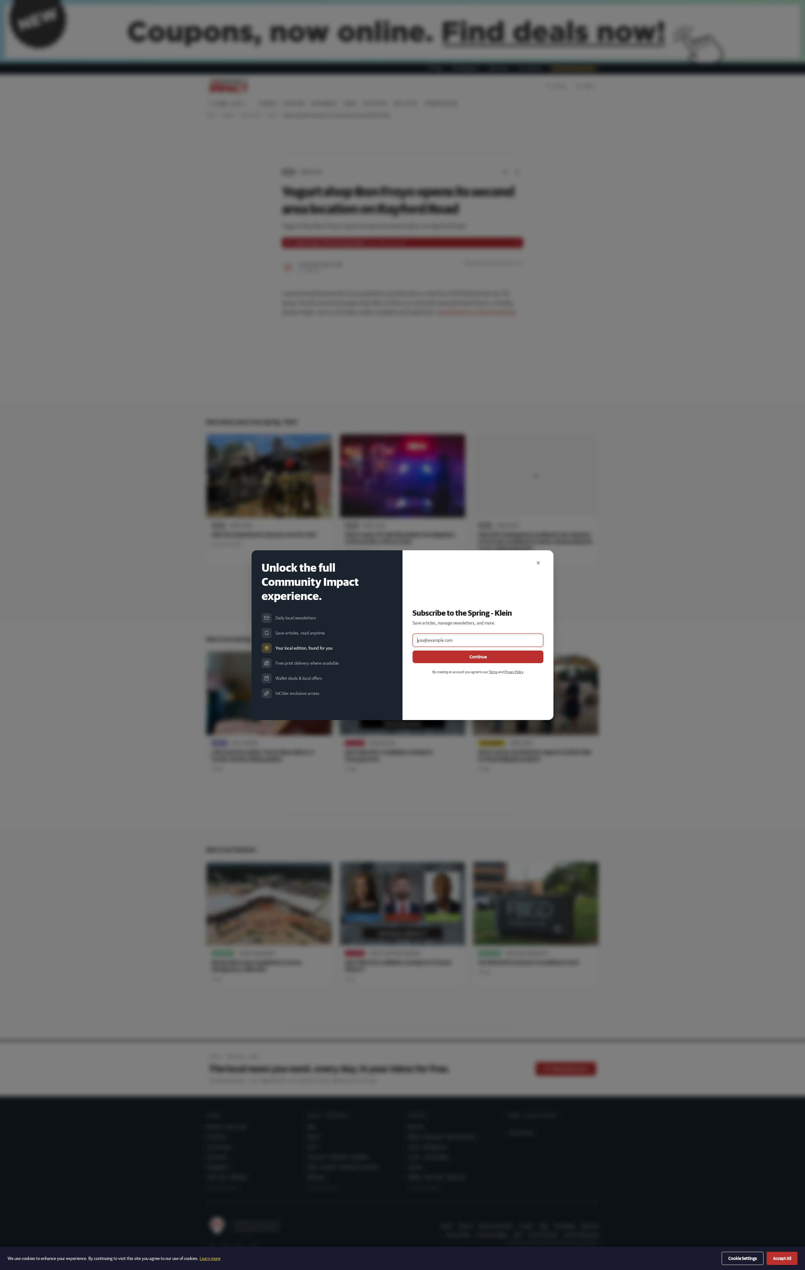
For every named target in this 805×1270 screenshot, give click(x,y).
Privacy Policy (513, 672)
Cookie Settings (742, 1258)
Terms (493, 672)
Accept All (782, 1258)
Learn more (210, 1258)
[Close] (538, 563)
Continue (478, 656)
